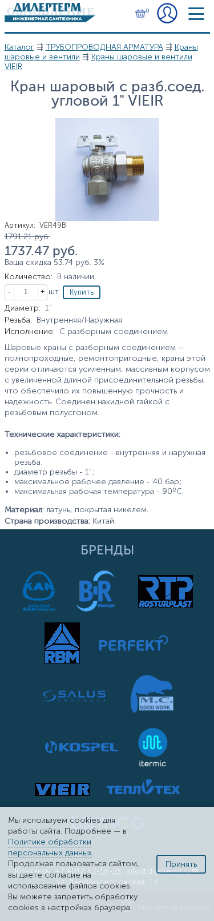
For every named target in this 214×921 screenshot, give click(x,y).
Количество (29, 276)
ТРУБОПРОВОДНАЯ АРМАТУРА (104, 47)
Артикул (20, 225)
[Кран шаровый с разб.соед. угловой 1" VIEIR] (107, 218)
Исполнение (30, 331)
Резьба (18, 320)
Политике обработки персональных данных (50, 847)
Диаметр (23, 308)
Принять (181, 864)
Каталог (19, 47)
